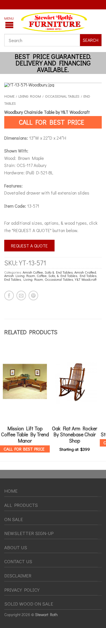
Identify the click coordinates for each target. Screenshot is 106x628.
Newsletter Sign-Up (28, 533)
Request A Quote (29, 246)
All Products (21, 505)
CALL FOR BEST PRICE (51, 122)
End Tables (88, 275)
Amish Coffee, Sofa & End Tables (48, 272)
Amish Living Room (19, 275)
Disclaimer (17, 575)
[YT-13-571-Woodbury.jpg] (53, 84)
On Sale (13, 519)
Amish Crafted (85, 272)
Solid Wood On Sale (28, 603)
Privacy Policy (22, 589)
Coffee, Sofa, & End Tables (57, 275)
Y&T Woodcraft (85, 279)
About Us (15, 547)
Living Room (29, 96)
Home (9, 96)
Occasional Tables (62, 96)
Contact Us (18, 561)
